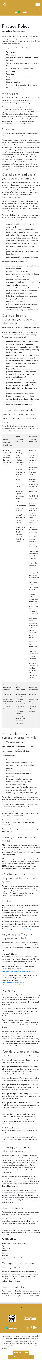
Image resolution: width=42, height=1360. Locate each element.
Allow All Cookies (21, 1352)
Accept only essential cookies (21, 1357)
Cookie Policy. (26, 929)
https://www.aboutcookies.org (12, 982)
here (5, 1348)
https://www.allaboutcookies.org (13, 985)
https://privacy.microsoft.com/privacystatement (18, 971)
